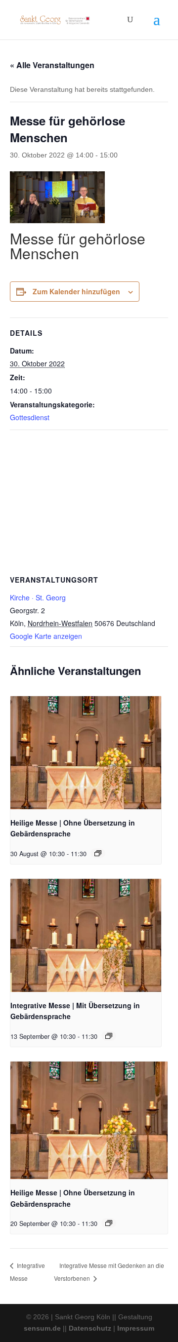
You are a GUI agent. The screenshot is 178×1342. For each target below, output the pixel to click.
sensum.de (42, 1328)
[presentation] (85, 752)
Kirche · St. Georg (38, 597)
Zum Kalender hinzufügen (76, 291)
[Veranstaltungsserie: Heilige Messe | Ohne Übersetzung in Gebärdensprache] (97, 853)
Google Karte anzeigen (46, 636)
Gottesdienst (29, 417)
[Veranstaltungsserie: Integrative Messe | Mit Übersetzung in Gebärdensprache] (108, 1036)
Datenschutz (90, 1328)
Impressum (135, 1328)
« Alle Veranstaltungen (52, 65)
